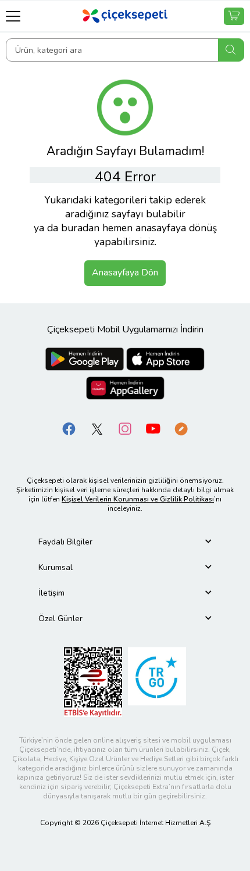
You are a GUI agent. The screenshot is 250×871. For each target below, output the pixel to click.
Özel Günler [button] (60, 618)
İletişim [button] (51, 592)
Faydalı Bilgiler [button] (65, 541)
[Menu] (13, 16)
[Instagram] (125, 427)
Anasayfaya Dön (125, 272)
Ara (231, 50)
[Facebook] (69, 427)
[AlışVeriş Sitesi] (234, 16)
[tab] (125, 542)
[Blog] (181, 427)
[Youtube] (153, 427)
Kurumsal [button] (55, 567)
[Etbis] (93, 681)
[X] (97, 427)
